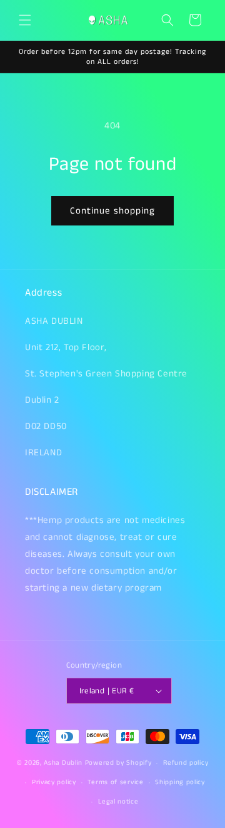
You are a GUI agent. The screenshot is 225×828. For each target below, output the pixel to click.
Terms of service (115, 782)
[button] (25, 20)
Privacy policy (54, 782)
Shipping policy (180, 782)
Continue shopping (112, 210)
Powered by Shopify (118, 763)
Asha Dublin (63, 763)
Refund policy (185, 763)
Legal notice (118, 802)
